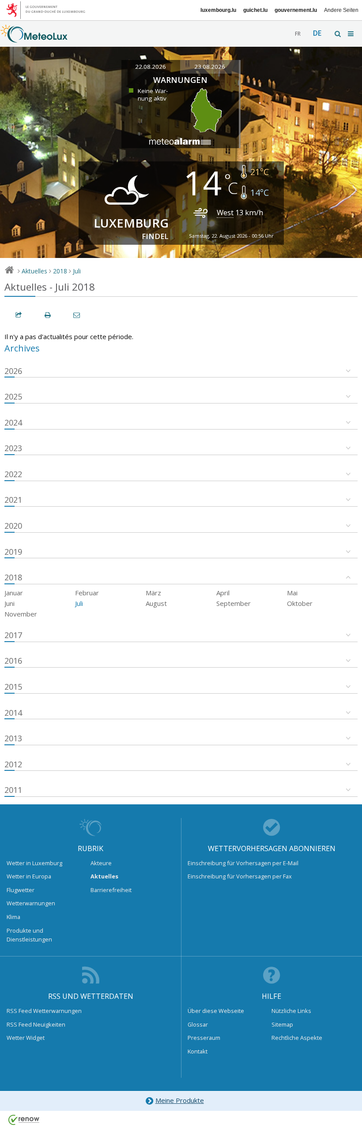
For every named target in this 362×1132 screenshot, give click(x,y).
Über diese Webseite (216, 1011)
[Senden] (77, 315)
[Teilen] (19, 315)
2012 (13, 764)
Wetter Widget (26, 1038)
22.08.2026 (150, 67)
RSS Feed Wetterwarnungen (44, 1011)
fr (298, 33)
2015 (13, 686)
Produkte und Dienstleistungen (29, 935)
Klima (13, 917)
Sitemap (282, 1024)
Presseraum (204, 1038)
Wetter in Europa (29, 876)
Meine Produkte (179, 1100)
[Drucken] (48, 315)
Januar (13, 592)
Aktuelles (34, 271)
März (153, 592)
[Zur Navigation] (351, 33)
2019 (13, 551)
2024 (13, 422)
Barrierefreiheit (111, 890)
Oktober (300, 603)
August (156, 603)
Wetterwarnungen (31, 903)
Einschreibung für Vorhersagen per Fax (240, 876)
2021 (13, 499)
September (233, 603)
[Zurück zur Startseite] (34, 38)
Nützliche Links (291, 1011)
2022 (13, 474)
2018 (60, 271)
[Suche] (338, 33)
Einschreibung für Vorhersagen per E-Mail (243, 863)
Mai (292, 592)
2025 (13, 396)
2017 (13, 635)
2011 (13, 790)
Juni (9, 603)
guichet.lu (255, 10)
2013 (13, 738)
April (223, 592)
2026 (13, 371)
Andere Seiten (341, 10)
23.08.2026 (209, 67)
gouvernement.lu (296, 10)
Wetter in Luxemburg (34, 863)
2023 (13, 448)
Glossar (198, 1024)
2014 (13, 712)
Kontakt (197, 1051)
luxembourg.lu (218, 10)
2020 (13, 525)
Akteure (101, 863)
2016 (13, 660)
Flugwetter (20, 890)
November (20, 613)
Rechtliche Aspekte (297, 1038)
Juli (77, 271)
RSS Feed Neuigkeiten (36, 1024)
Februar (87, 592)
